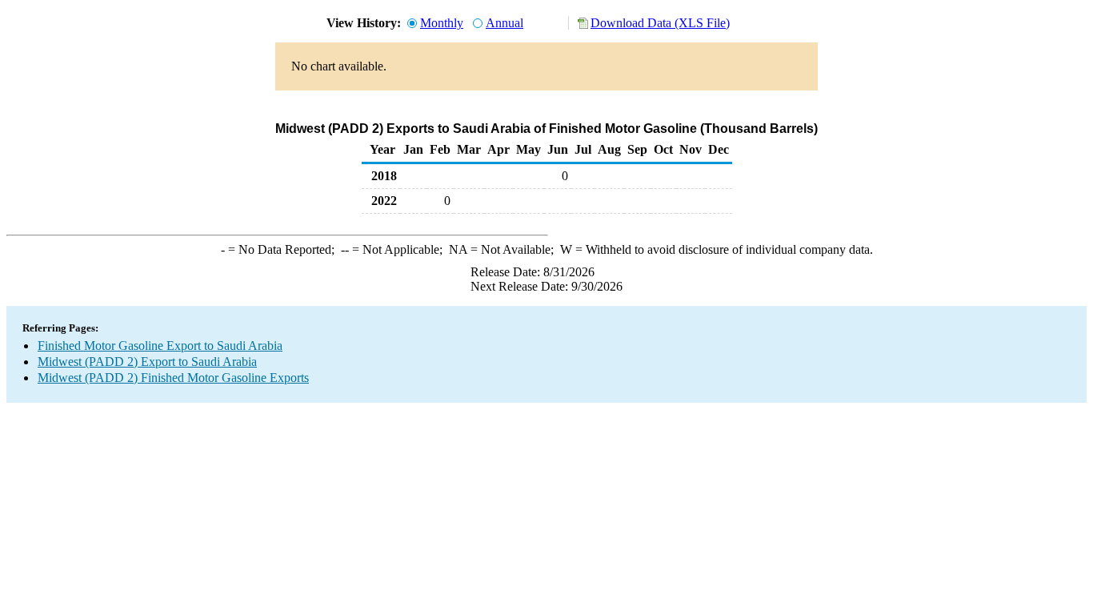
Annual (504, 23)
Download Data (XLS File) (660, 23)
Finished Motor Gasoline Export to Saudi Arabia (160, 345)
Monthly (441, 23)
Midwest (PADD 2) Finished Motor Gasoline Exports (173, 377)
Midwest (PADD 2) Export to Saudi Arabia (147, 361)
